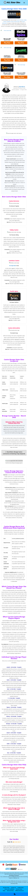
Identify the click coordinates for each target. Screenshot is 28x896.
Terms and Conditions (9, 889)
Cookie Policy (21, 887)
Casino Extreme (20, 20)
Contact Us (13, 887)
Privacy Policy (19, 889)
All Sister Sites (6, 887)
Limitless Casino (10, 21)
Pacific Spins (17, 21)
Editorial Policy (10, 890)
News (4, 890)
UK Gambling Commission (14, 875)
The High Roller (12, 265)
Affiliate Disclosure (19, 890)
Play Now (7, 43)
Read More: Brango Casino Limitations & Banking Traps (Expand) (14, 452)
